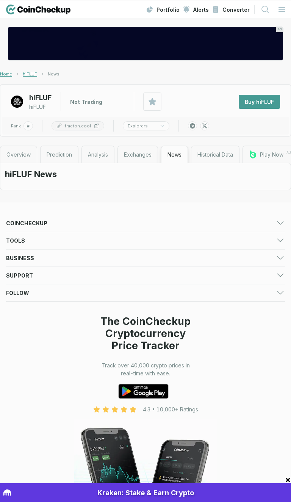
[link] (53, 74)
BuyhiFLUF (259, 102)
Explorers (138, 126)
